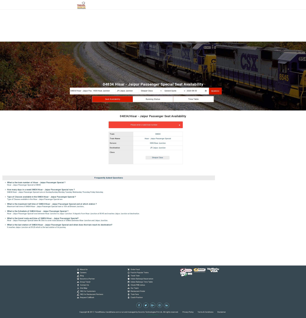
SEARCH (215, 91)
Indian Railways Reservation (141, 279)
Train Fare (134, 294)
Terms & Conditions (205, 312)
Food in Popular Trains (139, 273)
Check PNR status (137, 285)
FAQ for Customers (87, 291)
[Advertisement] (71, 16)
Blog (81, 276)
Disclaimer (221, 312)
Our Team (134, 288)
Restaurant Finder (137, 291)
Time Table (193, 99)
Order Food (134, 269)
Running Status (153, 99)
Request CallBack (86, 297)
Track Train (134, 276)
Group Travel (84, 282)
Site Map (83, 288)
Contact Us (84, 285)
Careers (83, 273)
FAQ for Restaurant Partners (91, 294)
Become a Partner (87, 279)
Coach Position (136, 297)
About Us (83, 269)
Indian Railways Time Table (141, 282)
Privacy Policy (188, 312)
